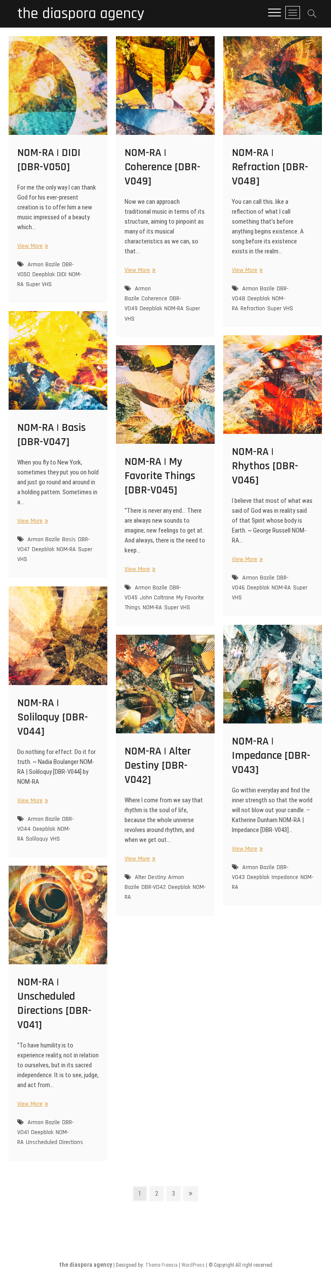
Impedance (285, 877)
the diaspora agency (80, 13)
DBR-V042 (153, 887)
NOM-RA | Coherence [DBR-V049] (162, 167)
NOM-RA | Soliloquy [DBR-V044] (52, 717)
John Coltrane (157, 598)
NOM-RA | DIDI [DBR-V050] (49, 160)
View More (31, 246)
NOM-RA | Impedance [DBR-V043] (271, 755)
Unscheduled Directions (54, 1142)
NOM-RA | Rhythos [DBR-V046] (265, 466)
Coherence (154, 298)
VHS (55, 839)
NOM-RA (174, 308)
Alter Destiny (150, 877)
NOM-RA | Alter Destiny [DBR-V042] (158, 765)
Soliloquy (37, 839)
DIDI (61, 274)
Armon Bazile (44, 264)
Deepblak (43, 274)
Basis (69, 539)
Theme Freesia (161, 1265)
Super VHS (39, 284)
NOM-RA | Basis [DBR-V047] (51, 435)
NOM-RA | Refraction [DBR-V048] (270, 167)
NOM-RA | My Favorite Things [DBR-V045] (160, 476)
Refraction (252, 308)
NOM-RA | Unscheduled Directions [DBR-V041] (54, 1003)
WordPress (193, 1265)
